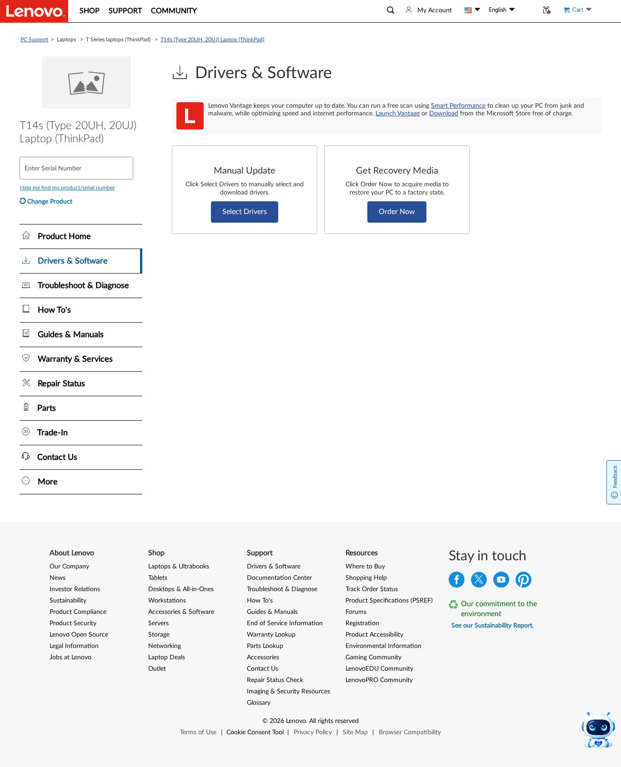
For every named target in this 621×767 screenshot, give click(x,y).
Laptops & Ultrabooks (178, 566)
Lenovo (296, 721)
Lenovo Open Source (79, 635)
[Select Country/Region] (472, 10)
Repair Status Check (275, 680)
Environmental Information (383, 646)
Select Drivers (244, 211)
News (57, 578)
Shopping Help (366, 578)
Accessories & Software (181, 612)
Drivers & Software (273, 566)
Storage (159, 635)
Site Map (355, 732)
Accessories (263, 657)
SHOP (90, 11)
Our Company (69, 566)
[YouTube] (501, 582)
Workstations (167, 601)
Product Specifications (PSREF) (389, 601)
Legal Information (74, 646)
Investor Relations (75, 589)
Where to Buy (365, 566)
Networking (164, 646)
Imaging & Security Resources (288, 691)
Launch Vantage (398, 113)
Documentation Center (279, 578)
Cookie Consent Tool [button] (255, 732)
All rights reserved (334, 721)
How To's (260, 601)
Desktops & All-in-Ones (181, 589)
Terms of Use (198, 732)
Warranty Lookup (271, 635)
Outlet (157, 669)
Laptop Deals (166, 657)
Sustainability (68, 601)
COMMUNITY (174, 11)
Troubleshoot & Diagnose (282, 589)
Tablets (157, 578)
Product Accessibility (374, 635)
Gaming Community (373, 657)
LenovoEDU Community (379, 669)
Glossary (258, 703)
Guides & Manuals (272, 612)
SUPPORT (125, 11)
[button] (390, 10)
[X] (479, 582)
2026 (277, 721)
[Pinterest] (523, 582)
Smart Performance (458, 106)
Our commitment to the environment (499, 609)
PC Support (34, 39)
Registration (362, 623)
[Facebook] (457, 582)
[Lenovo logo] (34, 11)
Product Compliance (78, 612)
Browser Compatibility (410, 732)
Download (443, 113)
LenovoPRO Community (379, 680)
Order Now (397, 211)
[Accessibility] (526, 10)
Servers (158, 623)
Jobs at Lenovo (70, 657)
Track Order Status (372, 589)
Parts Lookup (265, 646)
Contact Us (262, 669)
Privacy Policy (313, 732)
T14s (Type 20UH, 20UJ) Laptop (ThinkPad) (212, 39)
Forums (356, 612)
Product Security (73, 623)
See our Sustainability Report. (492, 626)
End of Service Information (285, 623)
